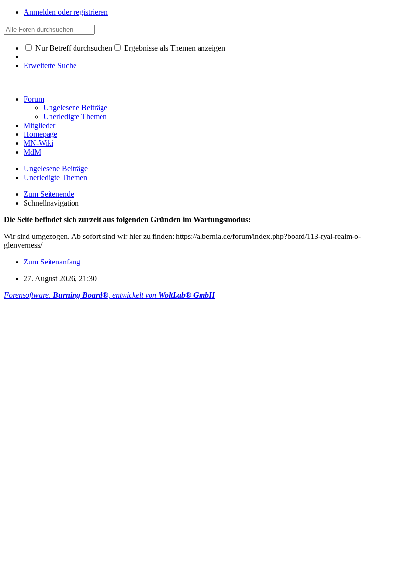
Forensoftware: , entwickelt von (109, 295)
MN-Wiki (38, 143)
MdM (32, 152)
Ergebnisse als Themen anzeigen (173, 48)
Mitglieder (39, 125)
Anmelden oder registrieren (66, 12)
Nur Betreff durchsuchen (72, 48)
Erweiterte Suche (50, 65)
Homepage (40, 134)
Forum (34, 99)
